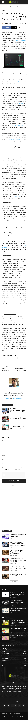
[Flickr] (12, 705)
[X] (19, 705)
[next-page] (5, 432)
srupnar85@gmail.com (17, 398)
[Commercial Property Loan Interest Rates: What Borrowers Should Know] (5, 419)
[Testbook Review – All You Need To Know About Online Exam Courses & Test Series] (5, 594)
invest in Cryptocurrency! (13, 139)
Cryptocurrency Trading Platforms (9, 357)
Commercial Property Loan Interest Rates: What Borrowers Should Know (18, 418)
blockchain (18, 196)
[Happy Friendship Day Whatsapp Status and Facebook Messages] (5, 630)
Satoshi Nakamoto (21, 40)
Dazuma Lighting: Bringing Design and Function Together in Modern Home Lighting (18, 552)
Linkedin (8, 398)
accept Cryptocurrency (16, 125)
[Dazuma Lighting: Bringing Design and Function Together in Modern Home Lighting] (5, 552)
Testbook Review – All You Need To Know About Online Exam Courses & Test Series (18, 594)
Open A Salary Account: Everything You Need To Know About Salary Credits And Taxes (18, 410)
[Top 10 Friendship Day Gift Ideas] (5, 637)
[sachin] (3, 23)
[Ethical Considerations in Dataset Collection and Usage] (5, 610)
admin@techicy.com (13, 695)
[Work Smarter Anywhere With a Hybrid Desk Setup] (5, 576)
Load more (13, 581)
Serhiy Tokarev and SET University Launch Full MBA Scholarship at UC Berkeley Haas (18, 602)
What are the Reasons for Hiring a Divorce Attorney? (20, 370)
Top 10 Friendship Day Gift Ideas (18, 635)
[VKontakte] (23, 705)
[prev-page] (3, 432)
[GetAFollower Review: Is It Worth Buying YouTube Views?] (5, 536)
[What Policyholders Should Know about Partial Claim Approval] (5, 427)
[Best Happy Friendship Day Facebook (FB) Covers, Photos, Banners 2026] (5, 622)
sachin (6, 23)
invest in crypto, (14, 81)
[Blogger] (4, 705)
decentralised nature (10, 314)
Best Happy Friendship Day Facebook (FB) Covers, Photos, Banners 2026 (17, 622)
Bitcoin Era (21, 103)
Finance (7, 6)
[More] (19, 27)
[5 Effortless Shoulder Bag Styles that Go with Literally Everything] (5, 568)
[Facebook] (8, 705)
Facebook (20, 397)
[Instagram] (15, 705)
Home (3, 6)
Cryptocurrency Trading (11, 355)
